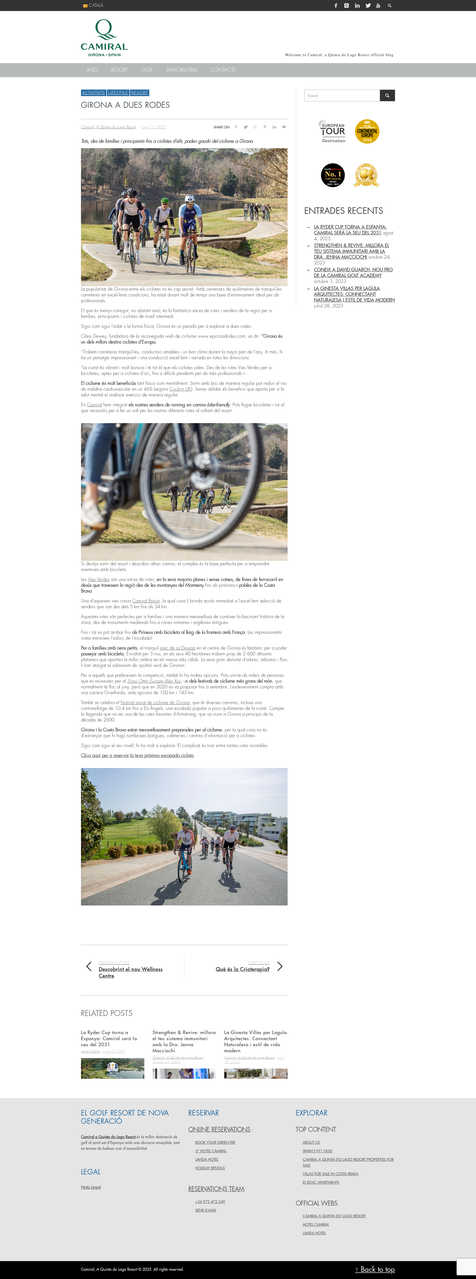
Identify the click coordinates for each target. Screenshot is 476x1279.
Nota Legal (91, 1187)
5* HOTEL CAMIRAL (210, 1151)
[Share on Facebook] (236, 127)
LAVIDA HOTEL (206, 1159)
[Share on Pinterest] (265, 127)
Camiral (94, 404)
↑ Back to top (375, 1269)
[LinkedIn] (357, 5)
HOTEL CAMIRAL (316, 1224)
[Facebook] (336, 5)
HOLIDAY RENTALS (210, 1168)
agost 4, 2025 (113, 1051)
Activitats (93, 92)
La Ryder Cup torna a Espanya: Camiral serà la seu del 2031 (109, 1038)
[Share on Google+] (255, 127)
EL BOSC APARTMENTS (321, 1182)
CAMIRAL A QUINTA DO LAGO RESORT (334, 1216)
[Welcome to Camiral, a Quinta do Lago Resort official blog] (104, 37)
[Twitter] (368, 5)
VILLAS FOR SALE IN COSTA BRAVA (330, 1174)
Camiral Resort (146, 601)
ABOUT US (311, 1142)
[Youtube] (378, 5)
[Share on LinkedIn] (274, 127)
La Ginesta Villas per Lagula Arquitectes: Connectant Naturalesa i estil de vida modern (354, 294)
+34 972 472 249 (210, 1202)
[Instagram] (346, 5)
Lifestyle (118, 92)
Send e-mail (205, 1210)
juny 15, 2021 (154, 127)
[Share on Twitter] (245, 127)
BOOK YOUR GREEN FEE (215, 1142)
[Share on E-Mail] (284, 127)
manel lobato (90, 1051)
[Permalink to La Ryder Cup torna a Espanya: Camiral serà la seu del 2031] (112, 1068)
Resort (139, 92)
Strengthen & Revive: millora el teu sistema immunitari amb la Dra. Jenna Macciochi (351, 251)
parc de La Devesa (177, 648)
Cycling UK (180, 389)
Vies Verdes (99, 579)
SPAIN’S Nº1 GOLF (317, 1151)
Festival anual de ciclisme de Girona (155, 702)
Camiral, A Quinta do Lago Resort (108, 127)
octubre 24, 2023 (166, 1062)
